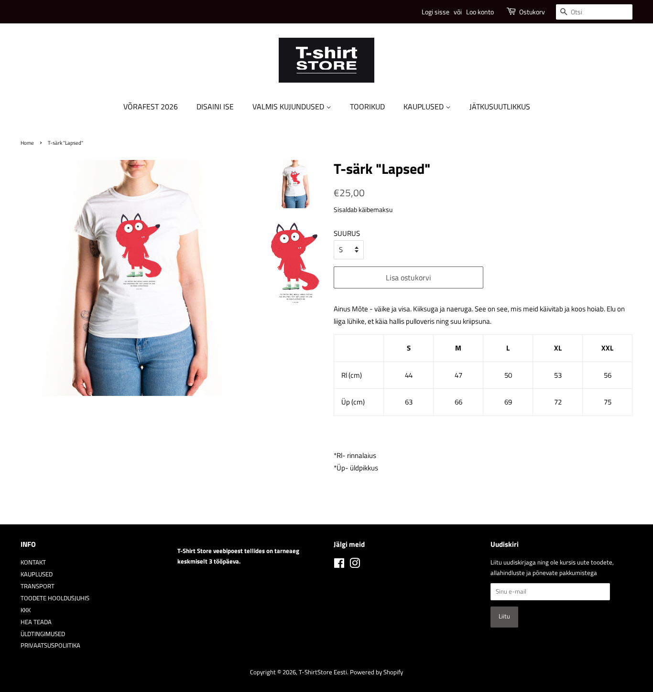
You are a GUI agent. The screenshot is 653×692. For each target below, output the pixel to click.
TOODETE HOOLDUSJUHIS (55, 598)
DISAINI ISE (215, 106)
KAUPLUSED (424, 106)
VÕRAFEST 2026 (150, 106)
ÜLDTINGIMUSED (43, 634)
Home (27, 142)
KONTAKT (33, 562)
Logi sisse (435, 12)
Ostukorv (532, 12)
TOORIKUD (367, 106)
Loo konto (480, 12)
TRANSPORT (37, 586)
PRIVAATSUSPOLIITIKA (50, 645)
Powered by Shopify (376, 672)
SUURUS (347, 233)
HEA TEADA (36, 622)
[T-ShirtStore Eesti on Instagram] (354, 565)
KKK (26, 610)
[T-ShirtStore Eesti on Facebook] (339, 565)
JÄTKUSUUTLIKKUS (499, 106)
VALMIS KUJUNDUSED (289, 106)
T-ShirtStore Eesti (323, 672)
